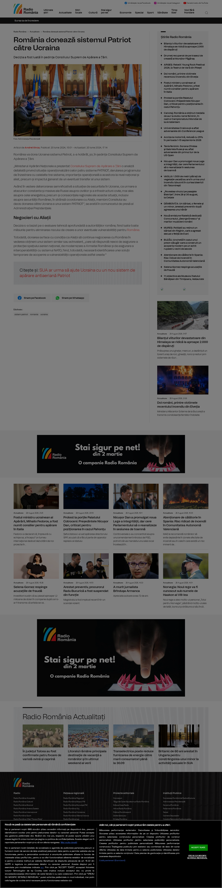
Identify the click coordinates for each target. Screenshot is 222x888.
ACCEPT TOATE (198, 848)
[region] (111, 854)
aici (42, 868)
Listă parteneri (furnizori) (112, 860)
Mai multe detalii (69, 842)
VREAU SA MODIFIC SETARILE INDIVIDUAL (197, 857)
